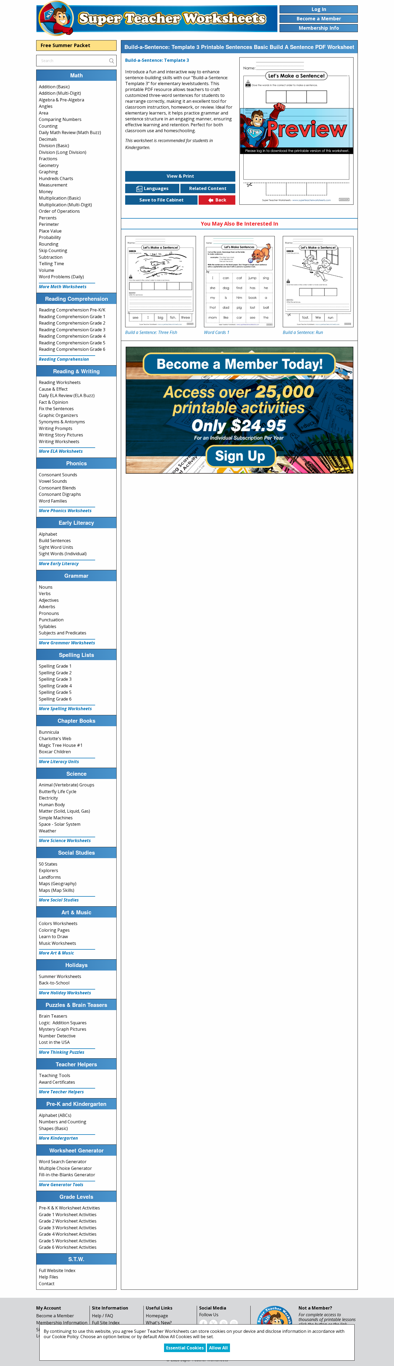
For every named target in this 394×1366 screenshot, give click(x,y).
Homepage (157, 1316)
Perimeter (49, 224)
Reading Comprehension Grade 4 (72, 336)
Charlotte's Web (55, 738)
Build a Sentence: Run (303, 332)
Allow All (218, 1348)
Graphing (48, 172)
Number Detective (57, 1036)
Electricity (48, 798)
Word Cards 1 (216, 332)
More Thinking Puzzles (61, 1052)
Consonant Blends (57, 488)
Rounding (48, 244)
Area (43, 113)
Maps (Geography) (57, 883)
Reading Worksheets (60, 382)
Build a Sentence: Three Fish (151, 332)
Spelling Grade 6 (55, 699)
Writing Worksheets (59, 441)
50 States (48, 864)
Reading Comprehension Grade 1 (72, 316)
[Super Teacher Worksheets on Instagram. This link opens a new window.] (234, 1323)
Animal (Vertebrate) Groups (66, 785)
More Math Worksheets (63, 287)
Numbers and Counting (62, 1122)
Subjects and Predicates (62, 633)
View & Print (180, 176)
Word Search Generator (63, 1162)
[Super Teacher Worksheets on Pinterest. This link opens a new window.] (224, 1323)
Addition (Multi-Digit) (60, 93)
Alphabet (48, 534)
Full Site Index (106, 1323)
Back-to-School (54, 983)
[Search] (111, 60)
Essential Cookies (185, 1348)
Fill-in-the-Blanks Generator (67, 1175)
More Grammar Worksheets (67, 643)
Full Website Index (57, 1270)
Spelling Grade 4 (55, 686)
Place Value (50, 231)
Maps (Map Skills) (56, 890)
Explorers (48, 870)
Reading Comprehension (64, 359)
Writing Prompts (55, 428)
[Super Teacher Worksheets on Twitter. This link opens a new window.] (213, 1323)
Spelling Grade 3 (55, 679)
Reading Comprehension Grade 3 (72, 330)
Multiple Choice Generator (65, 1168)
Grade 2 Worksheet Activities (67, 1221)
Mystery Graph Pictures (62, 1029)
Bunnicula (49, 732)
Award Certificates (57, 1082)
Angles (46, 106)
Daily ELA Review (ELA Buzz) (67, 395)
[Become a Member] (239, 409)
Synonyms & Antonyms (62, 422)
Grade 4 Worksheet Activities (67, 1234)
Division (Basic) (54, 146)
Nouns (46, 587)
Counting (48, 126)
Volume (46, 270)
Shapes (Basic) (53, 1128)
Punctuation (51, 620)
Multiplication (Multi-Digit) (65, 205)
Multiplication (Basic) (60, 198)
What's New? (159, 1323)
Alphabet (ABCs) (55, 1115)
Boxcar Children (55, 752)
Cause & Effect (53, 389)
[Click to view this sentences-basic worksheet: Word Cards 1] (239, 281)
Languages (156, 188)
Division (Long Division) (62, 152)
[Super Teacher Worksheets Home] (156, 18)
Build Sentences (55, 540)
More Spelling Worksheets (65, 708)
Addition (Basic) (54, 87)
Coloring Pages (54, 930)
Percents (48, 218)
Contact (46, 1284)
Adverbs (47, 607)
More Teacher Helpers (61, 1092)
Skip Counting (53, 250)
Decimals (48, 139)
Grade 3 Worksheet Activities (67, 1228)
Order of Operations (59, 211)
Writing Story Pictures (61, 435)
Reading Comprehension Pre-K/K (72, 310)
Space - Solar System (59, 824)
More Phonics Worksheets (65, 510)
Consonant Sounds (58, 475)
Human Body (52, 805)
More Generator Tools (61, 1185)
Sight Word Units (56, 547)
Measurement (53, 185)
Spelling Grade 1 (55, 666)
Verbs (45, 593)
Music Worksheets (57, 943)
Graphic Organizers (58, 415)
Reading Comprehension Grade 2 (72, 323)
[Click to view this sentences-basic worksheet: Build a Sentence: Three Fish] (160, 281)
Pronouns (49, 613)
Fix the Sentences (56, 409)
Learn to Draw (53, 936)
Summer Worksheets (60, 976)
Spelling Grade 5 (55, 692)
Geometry (49, 165)
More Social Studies (59, 900)
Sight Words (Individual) (63, 554)
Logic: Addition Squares (63, 1023)
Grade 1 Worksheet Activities (67, 1214)
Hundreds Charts (56, 178)
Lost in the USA (54, 1042)
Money (46, 192)
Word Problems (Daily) (61, 277)
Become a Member (55, 1316)
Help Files (48, 1277)
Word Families (53, 501)
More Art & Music (56, 953)
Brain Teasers (53, 1016)
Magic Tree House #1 (61, 745)
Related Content (207, 188)
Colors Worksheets (58, 923)
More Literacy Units (59, 761)
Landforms (50, 877)
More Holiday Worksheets (65, 993)
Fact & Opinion (53, 402)
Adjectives (49, 600)
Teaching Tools (54, 1075)
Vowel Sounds (53, 481)
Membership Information (61, 1323)
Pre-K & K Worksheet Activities (69, 1208)
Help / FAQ (102, 1316)
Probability (50, 237)
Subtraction (50, 257)
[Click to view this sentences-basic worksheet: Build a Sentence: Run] (318, 281)
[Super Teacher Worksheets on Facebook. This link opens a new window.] (203, 1323)
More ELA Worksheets (61, 451)
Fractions (48, 159)
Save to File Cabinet (161, 200)
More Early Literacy (59, 563)
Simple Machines (56, 818)
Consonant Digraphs (60, 494)
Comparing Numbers (60, 119)
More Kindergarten (58, 1138)
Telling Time (51, 264)
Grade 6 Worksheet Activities (67, 1247)
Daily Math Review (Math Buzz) (70, 132)
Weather (47, 831)
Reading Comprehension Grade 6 (72, 349)
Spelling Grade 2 (55, 673)
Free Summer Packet (65, 45)
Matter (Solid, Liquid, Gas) (64, 811)
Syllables (47, 626)
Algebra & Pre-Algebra (61, 100)
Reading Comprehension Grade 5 (72, 343)
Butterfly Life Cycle (57, 791)
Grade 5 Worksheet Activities (67, 1241)
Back (220, 200)
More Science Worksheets (65, 840)
